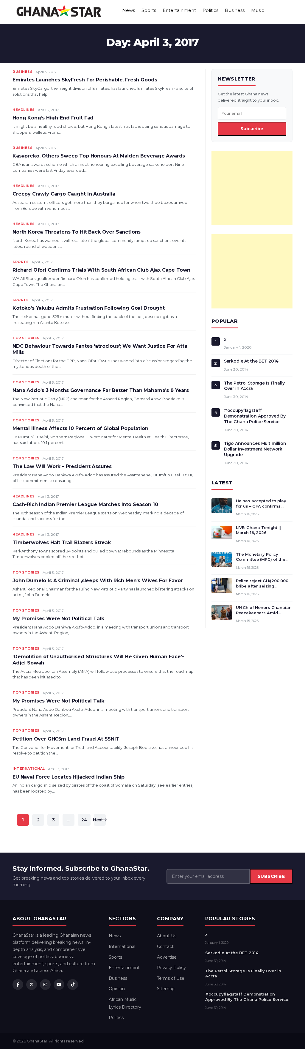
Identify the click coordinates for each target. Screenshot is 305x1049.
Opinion (117, 988)
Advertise (167, 957)
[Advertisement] (251, 188)
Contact (165, 946)
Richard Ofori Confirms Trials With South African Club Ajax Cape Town (101, 270)
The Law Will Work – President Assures (62, 466)
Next (98, 820)
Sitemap (166, 988)
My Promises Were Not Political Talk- (59, 701)
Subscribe (251, 128)
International (29, 768)
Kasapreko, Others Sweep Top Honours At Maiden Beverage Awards (99, 156)
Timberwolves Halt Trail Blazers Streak (62, 542)
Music (257, 10)
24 (84, 820)
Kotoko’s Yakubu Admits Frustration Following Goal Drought (89, 308)
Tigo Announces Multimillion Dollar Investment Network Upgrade (255, 449)
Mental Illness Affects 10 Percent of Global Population (80, 428)
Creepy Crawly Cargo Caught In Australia (64, 194)
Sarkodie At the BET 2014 (251, 361)
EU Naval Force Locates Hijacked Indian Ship (69, 777)
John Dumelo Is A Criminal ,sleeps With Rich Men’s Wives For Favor (98, 580)
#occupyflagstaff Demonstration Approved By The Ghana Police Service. (255, 416)
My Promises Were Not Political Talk (58, 618)
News (128, 10)
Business (235, 10)
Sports (148, 10)
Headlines (24, 110)
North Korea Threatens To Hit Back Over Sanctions (77, 232)
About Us (166, 935)
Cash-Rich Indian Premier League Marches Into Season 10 (85, 504)
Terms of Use (170, 978)
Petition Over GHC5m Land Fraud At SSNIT (66, 739)
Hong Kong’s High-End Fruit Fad (53, 118)
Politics (210, 10)
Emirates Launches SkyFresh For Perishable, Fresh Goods (85, 80)
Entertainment (179, 10)
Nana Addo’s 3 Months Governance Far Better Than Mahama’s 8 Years (101, 390)
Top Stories (26, 338)
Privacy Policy (171, 967)
